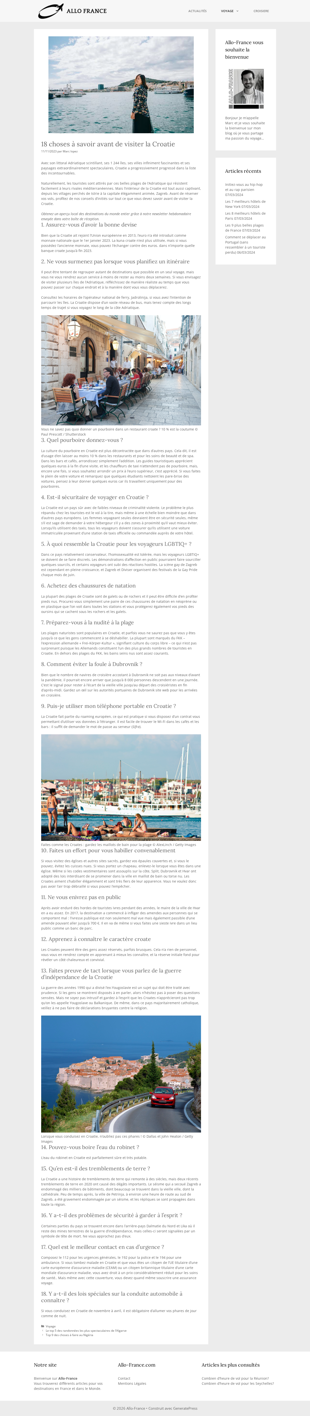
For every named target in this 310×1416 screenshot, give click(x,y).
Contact (124, 1378)
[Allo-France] (72, 11)
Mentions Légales (132, 1383)
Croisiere (261, 11)
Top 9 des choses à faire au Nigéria (69, 1335)
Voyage (227, 11)
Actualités (197, 11)
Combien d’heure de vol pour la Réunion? (235, 1378)
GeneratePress (185, 1408)
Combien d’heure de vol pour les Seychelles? (238, 1383)
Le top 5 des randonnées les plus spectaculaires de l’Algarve (86, 1330)
